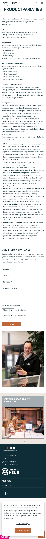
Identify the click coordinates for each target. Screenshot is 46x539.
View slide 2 (19, 441)
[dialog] (23, 518)
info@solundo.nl (10, 455)
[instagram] (6, 493)
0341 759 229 (9, 458)
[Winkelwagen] (37, 3)
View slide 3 (21, 441)
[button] (42, 3)
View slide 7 (27, 441)
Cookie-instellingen (23, 524)
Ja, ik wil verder (23, 530)
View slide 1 (18, 441)
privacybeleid (8, 518)
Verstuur (11, 324)
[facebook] (3, 493)
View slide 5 (24, 441)
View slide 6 (26, 441)
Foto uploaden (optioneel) (11, 305)
